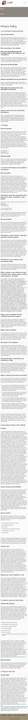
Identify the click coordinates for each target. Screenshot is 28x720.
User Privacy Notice (19, 715)
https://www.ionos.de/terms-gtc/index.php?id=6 (16, 656)
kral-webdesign (16, 718)
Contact (3, 715)
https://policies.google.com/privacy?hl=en (9, 710)
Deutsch (2, 14)
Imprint (9, 715)
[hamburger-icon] (24, 3)
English (2, 9)
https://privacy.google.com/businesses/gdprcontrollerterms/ (13, 704)
